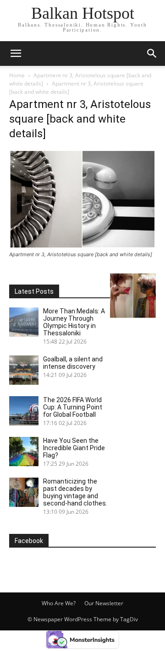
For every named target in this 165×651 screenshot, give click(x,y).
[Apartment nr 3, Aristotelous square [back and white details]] (82, 246)
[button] (152, 53)
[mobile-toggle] (15, 53)
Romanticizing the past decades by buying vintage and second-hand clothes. (75, 492)
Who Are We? (59, 603)
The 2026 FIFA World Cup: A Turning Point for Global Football (72, 407)
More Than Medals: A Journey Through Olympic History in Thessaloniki (74, 322)
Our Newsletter (103, 603)
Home (17, 75)
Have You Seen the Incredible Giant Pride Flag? (74, 448)
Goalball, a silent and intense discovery (73, 362)
